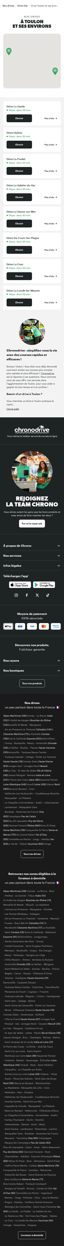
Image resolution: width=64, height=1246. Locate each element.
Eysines (36, 968)
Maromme (45, 1170)
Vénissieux (39, 1161)
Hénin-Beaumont (51, 1147)
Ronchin (39, 1119)
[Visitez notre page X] (37, 595)
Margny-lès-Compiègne (17, 1142)
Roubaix (28, 1092)
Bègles (8, 973)
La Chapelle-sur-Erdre (30, 1069)
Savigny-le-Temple (15, 1188)
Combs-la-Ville (44, 1188)
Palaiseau (19, 955)
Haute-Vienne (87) (31, 1019)
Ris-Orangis (45, 950)
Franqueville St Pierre (36, 830)
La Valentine (42, 904)
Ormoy (8, 743)
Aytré (7, 932)
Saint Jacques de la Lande (19, 1042)
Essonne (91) (33, 738)
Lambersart (11, 807)
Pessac (34, 747)
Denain (25, 1124)
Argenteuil (46, 1193)
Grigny (33, 950)
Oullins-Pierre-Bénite (16, 1165)
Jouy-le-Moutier (50, 1197)
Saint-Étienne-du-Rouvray (42, 1174)
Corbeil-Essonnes (14, 946)
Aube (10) (40, 895)
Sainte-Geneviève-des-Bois (19, 941)
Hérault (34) (54, 1023)
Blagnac (30, 996)
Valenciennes (51, 802)
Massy (30, 743)
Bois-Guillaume (13, 1179)
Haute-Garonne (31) (37, 978)
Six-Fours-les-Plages (37, 1215)
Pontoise (27, 1197)
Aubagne (35, 913)
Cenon (17, 973)
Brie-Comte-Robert (25, 834)
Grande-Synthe (13, 1101)
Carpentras (19, 1225)
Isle (17, 1023)
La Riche (30, 1046)
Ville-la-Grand (12, 1019)
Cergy (36, 839)
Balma (31, 1000)
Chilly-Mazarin (12, 959)
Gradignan (21, 978)
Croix (31, 788)
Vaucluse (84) (35, 843)
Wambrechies (42, 1083)
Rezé (33, 1064)
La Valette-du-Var (42, 1211)
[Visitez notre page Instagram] (16, 595)
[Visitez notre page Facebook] (26, 595)
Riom (47, 1151)
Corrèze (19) (18, 932)
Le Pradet (25, 1211)
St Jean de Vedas (27, 770)
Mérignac (49, 964)
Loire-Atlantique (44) (14, 784)
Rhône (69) (33, 825)
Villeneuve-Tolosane (23, 1010)
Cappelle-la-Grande (15, 1106)
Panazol (9, 1023)
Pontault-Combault (36, 1183)
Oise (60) (33, 1138)
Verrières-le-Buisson (42, 959)
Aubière (25, 1156)
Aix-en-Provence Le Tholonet (20, 729)
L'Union (40, 996)
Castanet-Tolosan (26, 982)
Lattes (28, 1032)
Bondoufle (19, 743)
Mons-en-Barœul (14, 1110)
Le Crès (12, 770)
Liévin (28, 1147)
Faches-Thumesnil (14, 1119)
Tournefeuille (52, 987)
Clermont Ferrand (17, 825)
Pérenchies (41, 1129)
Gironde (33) (24, 964)
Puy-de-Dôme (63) (13, 1151)
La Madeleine (12, 1087)
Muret (8, 1010)
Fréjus (31, 895)
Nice (51, 891)
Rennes (31, 775)
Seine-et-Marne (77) (32, 1179)
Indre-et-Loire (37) (43, 1042)
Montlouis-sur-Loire (15, 1055)
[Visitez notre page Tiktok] (47, 595)
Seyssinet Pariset (48, 779)
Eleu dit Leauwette (18, 821)
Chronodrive (47, 373)
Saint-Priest (53, 1161)
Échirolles (45, 1060)
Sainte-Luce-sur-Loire (16, 1074)
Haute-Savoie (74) (12, 761)
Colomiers (37, 987)
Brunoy (30, 1188)
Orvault (30, 784)
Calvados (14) (43, 729)
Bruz (25, 1037)
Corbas (33, 1165)
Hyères (23, 843)
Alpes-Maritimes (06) (14, 715)
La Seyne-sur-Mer (14, 1215)
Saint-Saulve (11, 1129)
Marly (42, 1124)
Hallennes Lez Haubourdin (19, 793)
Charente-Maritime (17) (15, 734)
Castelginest (53, 996)
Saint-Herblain (45, 1064)
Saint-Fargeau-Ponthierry (39, 946)
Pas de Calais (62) (41, 1142)
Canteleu (33, 1170)
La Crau (9, 1220)
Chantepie (35, 1037)
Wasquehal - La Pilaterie (18, 798)
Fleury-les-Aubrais (23, 1078)
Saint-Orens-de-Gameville (19, 1005)
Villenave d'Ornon (42, 973)
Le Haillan (13, 747)
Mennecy (9, 950)
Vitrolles (47, 909)
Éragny (8, 1202)
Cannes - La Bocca (36, 715)
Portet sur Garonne (46, 756)
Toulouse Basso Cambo (33, 752)
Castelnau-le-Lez (34, 1028)
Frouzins (44, 991)
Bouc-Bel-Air (21, 923)
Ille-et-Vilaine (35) (51, 1032)
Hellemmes (31, 1110)
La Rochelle (34, 734)
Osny (37, 1197)
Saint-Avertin (34, 1051)
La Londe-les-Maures (26, 1220)
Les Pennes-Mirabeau (16, 913)
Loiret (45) (39, 784)
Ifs (52, 729)
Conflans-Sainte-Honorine (39, 1202)
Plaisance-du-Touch (15, 991)
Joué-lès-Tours (45, 1046)
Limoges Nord (31, 766)
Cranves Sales (30, 761)
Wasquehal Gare (28, 807)
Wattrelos (10, 1092)
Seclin (29, 1119)
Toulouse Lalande (14, 756)
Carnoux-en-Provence (16, 909)
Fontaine (9, 1060)
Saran (8, 1078)
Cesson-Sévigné (16, 775)
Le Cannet (20, 895)
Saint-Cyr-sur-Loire (15, 1051)
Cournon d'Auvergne (42, 1156)
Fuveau (8, 923)
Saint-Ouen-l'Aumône (44, 1206)
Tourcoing (21, 1138)
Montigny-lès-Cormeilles (18, 1206)
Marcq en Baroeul (17, 788)
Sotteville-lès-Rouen (15, 1174)
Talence (9, 978)
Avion (37, 1147)
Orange (47, 843)
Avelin (39, 802)
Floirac (56, 968)
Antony (26, 959)
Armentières (42, 1115)
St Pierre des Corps (17, 779)
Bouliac (24, 747)
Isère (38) (34, 779)
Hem (19, 1092)
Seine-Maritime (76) (14, 830)
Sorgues (32, 1225)
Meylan (20, 1060)
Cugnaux (32, 991)
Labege (30, 756)
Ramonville (13, 752)
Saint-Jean (10, 1000)
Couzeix (42, 1023)
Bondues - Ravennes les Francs (21, 811)
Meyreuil (54, 918)
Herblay (45, 839)
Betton (56, 1037)
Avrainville (41, 743)
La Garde (13, 843)
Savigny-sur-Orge (35, 955)
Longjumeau (40, 936)
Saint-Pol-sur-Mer (32, 1101)
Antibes (9, 895)
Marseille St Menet (17, 724)
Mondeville (11, 927)
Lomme (53, 1129)
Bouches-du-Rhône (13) (38, 900)
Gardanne (42, 918)
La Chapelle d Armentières (19, 802)
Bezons (8, 1197)
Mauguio (18, 1028)
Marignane (35, 724)
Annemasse (27, 1014)
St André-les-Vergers (19, 720)
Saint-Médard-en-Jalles (17, 968)
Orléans (49, 784)
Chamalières (11, 1156)
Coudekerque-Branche (47, 793)
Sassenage (32, 1060)
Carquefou (10, 1069)
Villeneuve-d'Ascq (48, 1110)
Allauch (30, 904)
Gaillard (39, 1014)
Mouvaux (9, 1138)
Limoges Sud (15, 766)
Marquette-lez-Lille (31, 1087)
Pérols (37, 1032)
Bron (29, 1161)
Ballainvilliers (47, 738)
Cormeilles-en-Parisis (19, 839)
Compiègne (14, 816)
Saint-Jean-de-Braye (45, 1078)
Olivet (54, 1074)
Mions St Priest (47, 825)
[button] (9, 52)
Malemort (50, 932)
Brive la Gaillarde (16, 738)
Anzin (34, 1124)
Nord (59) (8, 1083)
